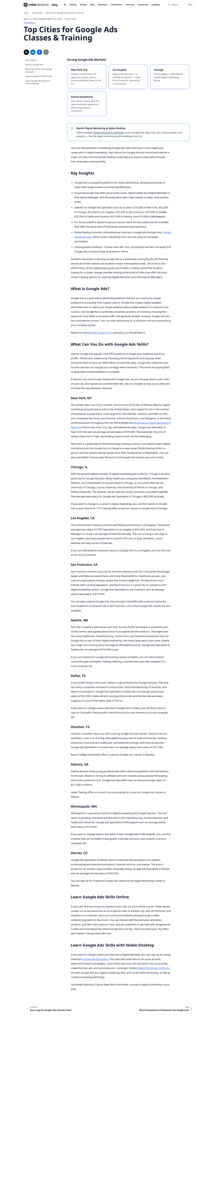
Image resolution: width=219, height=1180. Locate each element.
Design (83, 4)
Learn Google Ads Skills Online (38, 76)
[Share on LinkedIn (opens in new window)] (33, 52)
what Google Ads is (102, 332)
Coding (73, 4)
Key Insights (30, 60)
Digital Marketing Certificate (109, 132)
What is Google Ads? (34, 64)
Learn (26, 12)
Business (102, 4)
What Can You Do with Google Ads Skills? (38, 70)
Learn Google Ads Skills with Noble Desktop (37, 82)
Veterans (130, 4)
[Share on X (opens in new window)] (26, 52)
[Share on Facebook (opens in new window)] (39, 52)
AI (65, 4)
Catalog (155, 4)
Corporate (143, 4)
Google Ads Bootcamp (95, 959)
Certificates (116, 4)
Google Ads (37, 12)
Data (92, 4)
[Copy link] (46, 52)
